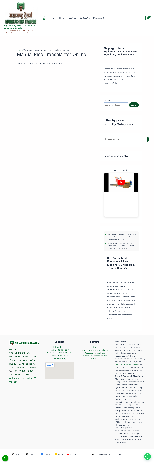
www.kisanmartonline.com (127, 365)
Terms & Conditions (59, 356)
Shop (61, 18)
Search (107, 101)
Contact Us (85, 18)
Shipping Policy (59, 358)
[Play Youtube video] (121, 182)
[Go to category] (148, 139)
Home (53, 18)
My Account (98, 18)
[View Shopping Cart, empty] (147, 18)
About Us (72, 18)
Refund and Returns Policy (59, 353)
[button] (44, 18)
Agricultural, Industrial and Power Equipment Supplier (20, 26)
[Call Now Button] (5, 458)
